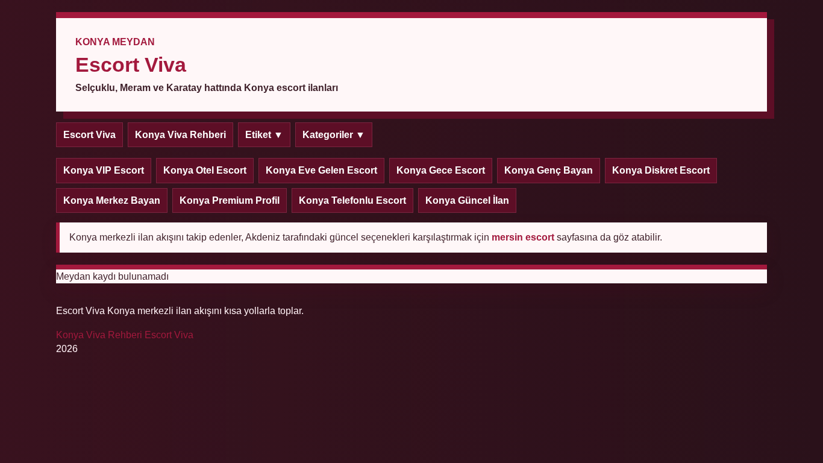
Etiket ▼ (264, 135)
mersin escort (523, 237)
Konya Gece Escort (440, 170)
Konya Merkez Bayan (111, 200)
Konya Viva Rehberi (180, 135)
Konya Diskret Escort (661, 170)
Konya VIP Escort (103, 170)
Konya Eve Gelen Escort (321, 170)
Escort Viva (89, 135)
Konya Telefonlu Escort (352, 200)
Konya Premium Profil (230, 200)
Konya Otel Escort (204, 170)
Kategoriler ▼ (333, 135)
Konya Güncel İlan (467, 200)
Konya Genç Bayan (548, 170)
